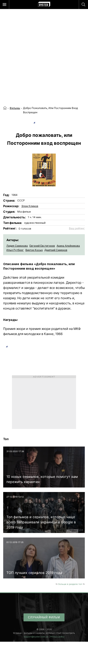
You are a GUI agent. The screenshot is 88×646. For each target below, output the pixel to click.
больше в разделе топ (70, 584)
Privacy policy (57, 636)
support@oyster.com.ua (36, 636)
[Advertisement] (44, 48)
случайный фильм (44, 617)
